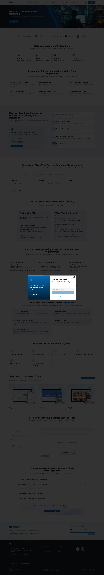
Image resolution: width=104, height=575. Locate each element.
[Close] (74, 277)
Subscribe (63, 292)
